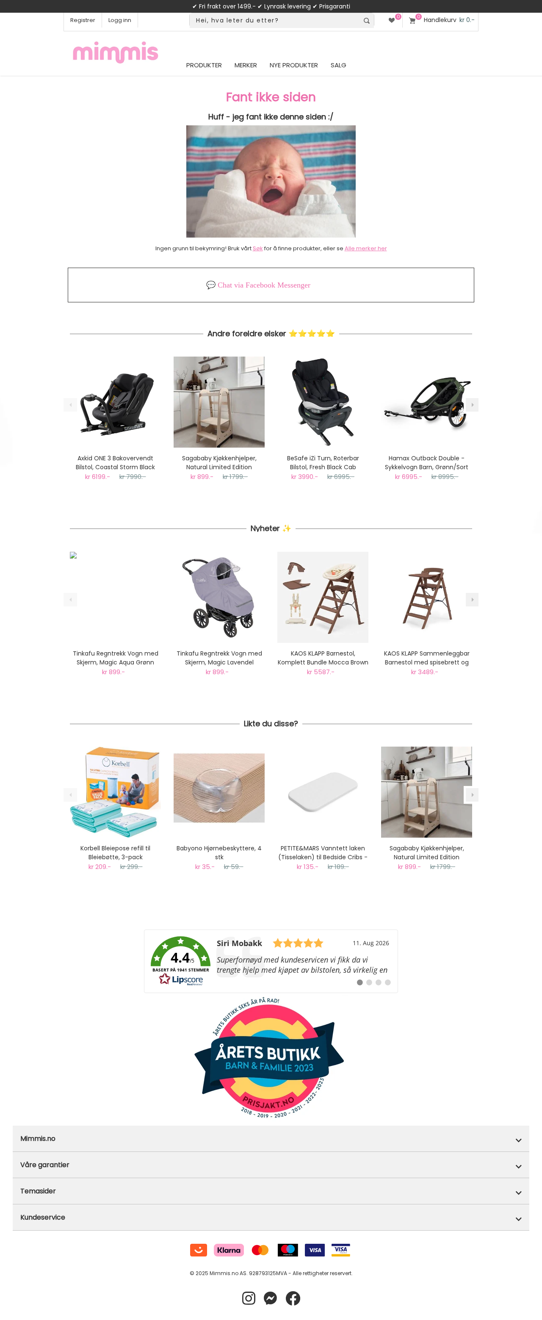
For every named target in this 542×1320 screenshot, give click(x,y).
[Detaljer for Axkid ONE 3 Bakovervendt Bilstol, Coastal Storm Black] (115, 402)
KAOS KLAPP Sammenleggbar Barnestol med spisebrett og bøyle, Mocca (427, 658)
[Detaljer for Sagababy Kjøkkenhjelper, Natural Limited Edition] (219, 402)
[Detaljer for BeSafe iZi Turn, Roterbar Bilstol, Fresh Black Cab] (322, 402)
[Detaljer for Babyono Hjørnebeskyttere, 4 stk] (219, 792)
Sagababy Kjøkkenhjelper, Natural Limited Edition (219, 462)
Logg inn (119, 20)
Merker (246, 65)
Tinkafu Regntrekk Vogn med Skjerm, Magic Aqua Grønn (115, 658)
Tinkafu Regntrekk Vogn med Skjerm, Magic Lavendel (219, 658)
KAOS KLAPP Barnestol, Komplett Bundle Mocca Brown (323, 658)
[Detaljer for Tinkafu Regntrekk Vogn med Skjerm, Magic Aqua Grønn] (115, 597)
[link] (271, 961)
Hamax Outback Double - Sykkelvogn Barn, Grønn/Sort (426, 462)
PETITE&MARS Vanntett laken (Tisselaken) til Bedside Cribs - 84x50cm (323, 853)
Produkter (204, 65)
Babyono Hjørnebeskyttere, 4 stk (219, 852)
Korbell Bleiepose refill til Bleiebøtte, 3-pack (115, 852)
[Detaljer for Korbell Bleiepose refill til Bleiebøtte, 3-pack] (115, 792)
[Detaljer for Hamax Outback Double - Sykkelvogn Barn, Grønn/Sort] (426, 402)
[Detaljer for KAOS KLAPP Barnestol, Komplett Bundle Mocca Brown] (322, 597)
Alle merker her (366, 248)
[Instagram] (248, 1298)
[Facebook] (292, 1298)
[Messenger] (270, 1298)
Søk (258, 248)
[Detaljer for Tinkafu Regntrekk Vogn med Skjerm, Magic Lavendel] (219, 597)
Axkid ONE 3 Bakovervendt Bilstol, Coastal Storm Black (115, 462)
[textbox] (274, 20)
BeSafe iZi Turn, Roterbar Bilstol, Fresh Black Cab (323, 462)
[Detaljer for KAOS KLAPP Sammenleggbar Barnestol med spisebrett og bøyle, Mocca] (426, 597)
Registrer (82, 20)
